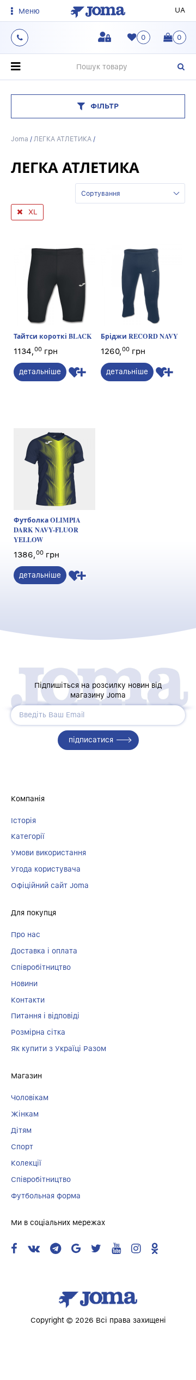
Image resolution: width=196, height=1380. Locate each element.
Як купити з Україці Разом (58, 1048)
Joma (19, 139)
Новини (24, 983)
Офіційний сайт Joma (50, 885)
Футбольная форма (46, 1195)
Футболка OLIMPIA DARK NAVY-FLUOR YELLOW (47, 529)
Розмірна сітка (38, 1032)
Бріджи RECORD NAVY (139, 336)
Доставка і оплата (44, 950)
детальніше (40, 371)
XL (33, 211)
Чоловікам (29, 1097)
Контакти (28, 999)
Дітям (21, 1130)
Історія (23, 820)
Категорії (28, 836)
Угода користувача (46, 869)
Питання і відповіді (45, 1015)
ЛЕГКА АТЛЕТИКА (62, 139)
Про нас (25, 934)
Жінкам (25, 1113)
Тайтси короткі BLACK (53, 336)
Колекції (26, 1163)
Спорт (22, 1146)
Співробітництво (41, 967)
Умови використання (48, 852)
